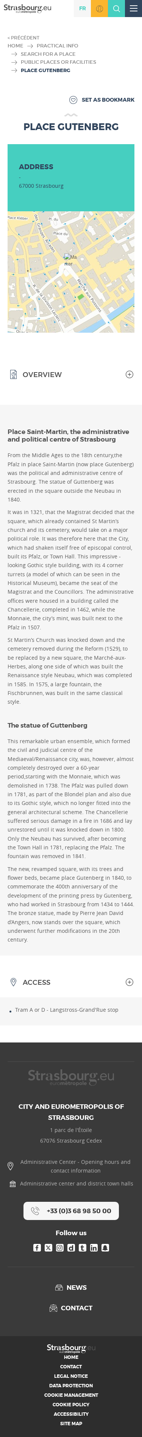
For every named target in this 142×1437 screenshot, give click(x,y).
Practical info (57, 45)
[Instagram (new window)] (60, 1247)
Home (15, 45)
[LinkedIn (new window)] (94, 1247)
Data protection (71, 1386)
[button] (71, 262)
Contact (71, 1367)
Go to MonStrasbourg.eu (99, 8)
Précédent (25, 38)
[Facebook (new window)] (37, 1247)
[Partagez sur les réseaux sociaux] (124, 1419)
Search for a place (48, 54)
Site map (71, 1424)
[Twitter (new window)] (48, 1247)
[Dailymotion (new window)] (71, 1247)
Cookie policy (71, 1405)
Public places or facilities (58, 62)
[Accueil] (27, 8)
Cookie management (71, 1395)
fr (82, 8)
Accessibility (71, 1414)
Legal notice (71, 1376)
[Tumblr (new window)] (82, 1247)
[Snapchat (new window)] (105, 1247)
